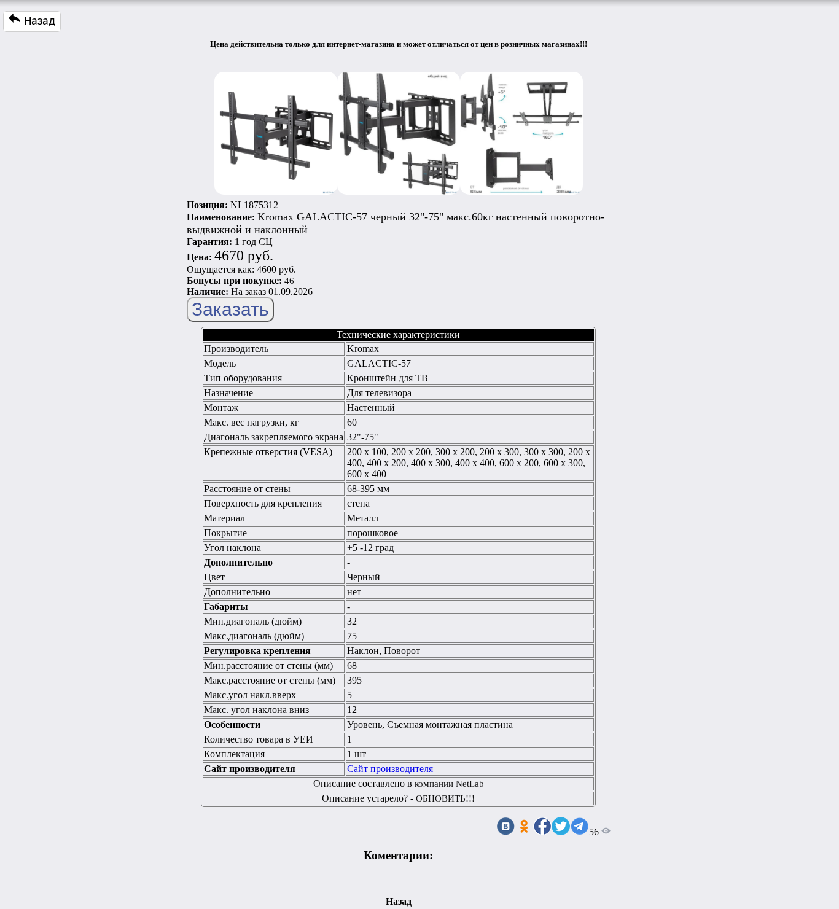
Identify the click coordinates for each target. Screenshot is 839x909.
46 (289, 281)
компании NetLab (449, 784)
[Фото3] (521, 130)
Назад (38, 21)
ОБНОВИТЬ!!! (445, 798)
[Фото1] (275, 130)
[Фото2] (398, 130)
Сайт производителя (390, 768)
